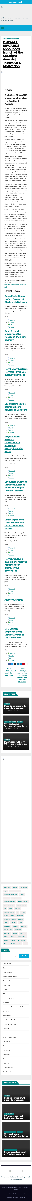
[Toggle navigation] (29, 27)
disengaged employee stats (10, 894)
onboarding (23, 926)
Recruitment (6, 1054)
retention (6, 936)
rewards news (22, 936)
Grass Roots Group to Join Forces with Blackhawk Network (16, 299)
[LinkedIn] (11, 327)
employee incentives (22, 901)
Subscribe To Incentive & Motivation (16, 1197)
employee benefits (16, 898)
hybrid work (20, 915)
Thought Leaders (8, 1067)
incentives (20, 919)
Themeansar (16, 1189)
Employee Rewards (9, 981)
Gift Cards (6, 994)
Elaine (16, 710)
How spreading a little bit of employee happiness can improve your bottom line (16, 564)
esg (5, 908)
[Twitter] (10, 324)
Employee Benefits (8, 972)
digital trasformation (15, 891)
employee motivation (9, 905)
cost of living (23, 887)
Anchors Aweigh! (14, 599)
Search (5, 950)
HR (17, 912)
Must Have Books (8, 1033)
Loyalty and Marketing (9, 1024)
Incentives (5, 38)
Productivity (6, 1050)
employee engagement (9, 901)
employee (6, 898)
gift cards (17, 908)
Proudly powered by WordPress (9, 1187)
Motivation (6, 1028)
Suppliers (6, 1063)
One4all (6, 929)
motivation (15, 926)
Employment (8, 721)
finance (10, 908)
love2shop (13, 922)
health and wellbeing (9, 912)
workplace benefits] (16, 943)
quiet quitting (7, 933)
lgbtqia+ (6, 922)
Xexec (25, 943)
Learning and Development (11, 1020)
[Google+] (11, 322)
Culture (5, 968)
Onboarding (6, 1041)
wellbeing (6, 943)
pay (11, 929)
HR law (6, 915)
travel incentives (21, 940)
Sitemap (25, 1193)
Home (6, 1193)
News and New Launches (10, 1037)
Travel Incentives (14, 38)
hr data (23, 912)
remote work (23, 933)
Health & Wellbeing (9, 998)
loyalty (20, 922)
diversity (22, 894)
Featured (5, 989)
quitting (15, 933)
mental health (7, 926)
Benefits (15, 887)
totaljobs (12, 940)
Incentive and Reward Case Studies (13, 1007)
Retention (6, 1059)
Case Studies (7, 963)
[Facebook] (11, 320)
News (21, 1193)
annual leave (7, 887)
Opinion (5, 1046)
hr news (13, 915)
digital (5, 891)
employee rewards (21, 905)
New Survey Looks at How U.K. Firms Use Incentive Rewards (16, 372)
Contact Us (11, 1193)
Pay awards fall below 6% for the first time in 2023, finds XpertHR (15, 744)
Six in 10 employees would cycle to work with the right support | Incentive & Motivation (22, 675)
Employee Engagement (10, 976)
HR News (14, 721)
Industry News (7, 1015)
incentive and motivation (10, 919)
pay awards (18, 929)
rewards (13, 936)
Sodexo (6, 940)
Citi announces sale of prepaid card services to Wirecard (16, 406)
